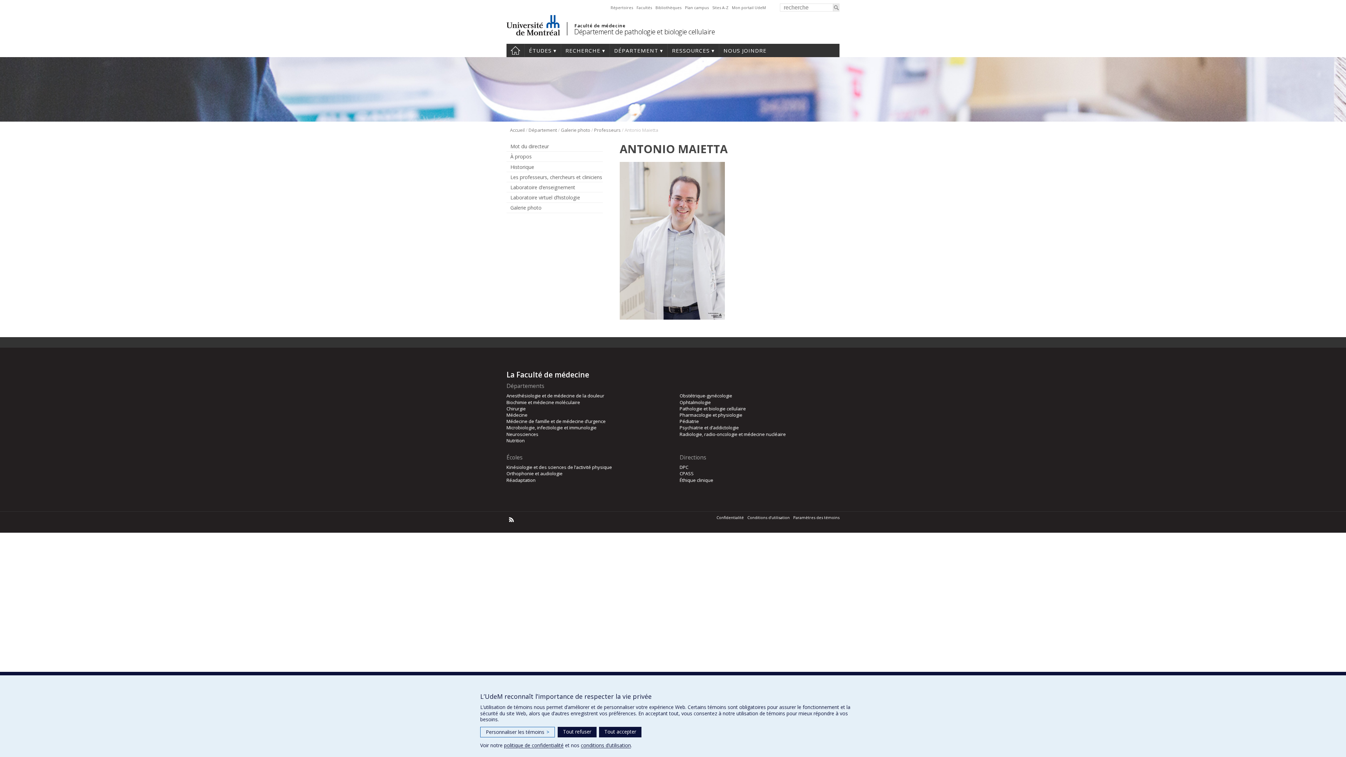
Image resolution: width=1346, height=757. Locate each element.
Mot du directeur (529, 146)
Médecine (517, 415)
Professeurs (607, 130)
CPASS (687, 473)
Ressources (691, 50)
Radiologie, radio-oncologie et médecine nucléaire (733, 434)
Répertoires (622, 7)
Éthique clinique (696, 480)
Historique (522, 167)
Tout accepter (620, 731)
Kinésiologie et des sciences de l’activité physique (559, 467)
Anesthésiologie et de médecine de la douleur (555, 396)
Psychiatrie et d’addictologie (709, 427)
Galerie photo (575, 130)
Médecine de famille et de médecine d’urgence (556, 421)
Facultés (644, 7)
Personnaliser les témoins (517, 732)
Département (636, 50)
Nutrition (516, 440)
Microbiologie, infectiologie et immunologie (552, 427)
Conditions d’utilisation (768, 517)
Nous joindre (745, 50)
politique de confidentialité (534, 745)
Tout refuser (577, 731)
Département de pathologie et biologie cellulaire (644, 31)
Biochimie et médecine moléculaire (543, 402)
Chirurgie (516, 408)
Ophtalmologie (695, 402)
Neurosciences (522, 434)
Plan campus (697, 7)
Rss (511, 519)
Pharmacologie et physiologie (711, 415)
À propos (521, 156)
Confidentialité (730, 517)
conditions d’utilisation (606, 745)
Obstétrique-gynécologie (706, 396)
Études (540, 50)
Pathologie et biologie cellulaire (713, 408)
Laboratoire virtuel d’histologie (545, 197)
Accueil (515, 50)
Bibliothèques (668, 7)
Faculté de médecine (600, 25)
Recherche (582, 50)
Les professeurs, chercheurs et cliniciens (556, 177)
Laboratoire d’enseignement (542, 187)
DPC (684, 467)
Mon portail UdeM (749, 7)
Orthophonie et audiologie (535, 473)
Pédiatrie (689, 421)
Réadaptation (521, 480)
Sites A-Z (720, 7)
